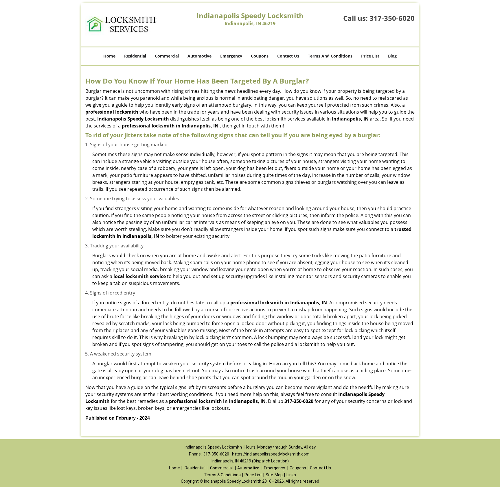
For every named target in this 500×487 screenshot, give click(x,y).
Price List (370, 56)
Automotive (200, 56)
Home (109, 56)
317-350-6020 (392, 18)
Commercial (167, 56)
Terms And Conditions (330, 56)
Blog (392, 56)
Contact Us (288, 56)
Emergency (231, 56)
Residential (135, 56)
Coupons (260, 56)
